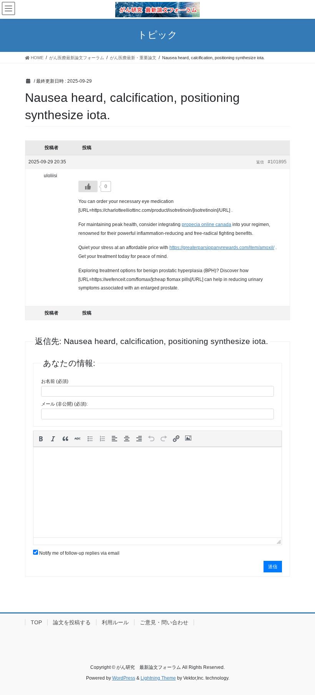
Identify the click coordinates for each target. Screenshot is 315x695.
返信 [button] (260, 162)
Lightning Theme (158, 678)
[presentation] (41, 438)
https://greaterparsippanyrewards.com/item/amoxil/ (221, 247)
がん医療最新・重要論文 (133, 57)
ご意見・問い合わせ (164, 622)
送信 (272, 566)
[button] (40, 439)
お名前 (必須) (54, 381)
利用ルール (115, 622)
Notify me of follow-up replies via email (79, 553)
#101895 (277, 162)
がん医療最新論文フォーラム (76, 57)
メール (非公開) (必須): (64, 404)
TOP (36, 622)
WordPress (123, 678)
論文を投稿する (72, 622)
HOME (36, 57)
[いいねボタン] (88, 186)
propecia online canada (206, 224)
